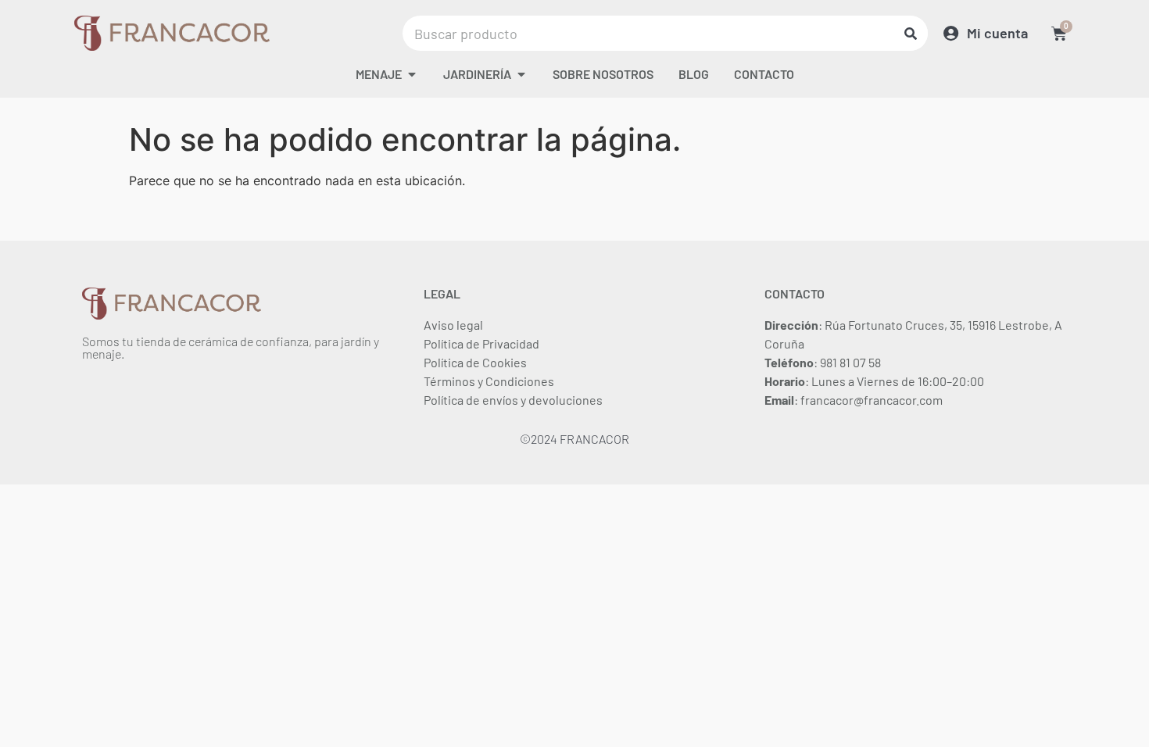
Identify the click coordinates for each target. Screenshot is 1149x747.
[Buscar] (910, 33)
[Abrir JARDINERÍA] (521, 74)
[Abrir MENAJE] (412, 74)
